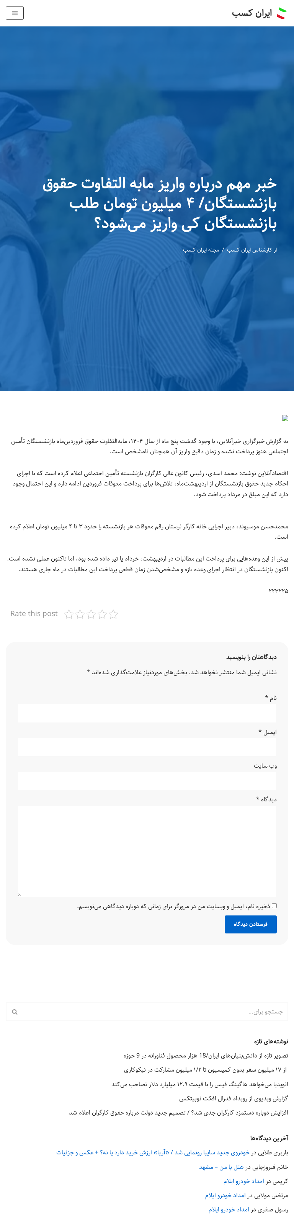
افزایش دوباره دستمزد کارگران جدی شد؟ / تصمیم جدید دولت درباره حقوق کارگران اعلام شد (178, 1113)
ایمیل (267, 732)
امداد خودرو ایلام (244, 1181)
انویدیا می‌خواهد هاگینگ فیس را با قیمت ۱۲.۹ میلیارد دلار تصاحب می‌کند (199, 1084)
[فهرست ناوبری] (15, 13)
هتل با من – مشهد (221, 1167)
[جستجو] (14, 1011)
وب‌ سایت (265, 766)
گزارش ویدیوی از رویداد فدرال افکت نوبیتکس (233, 1098)
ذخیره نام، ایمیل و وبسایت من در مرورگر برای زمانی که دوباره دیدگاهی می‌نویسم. (173, 906)
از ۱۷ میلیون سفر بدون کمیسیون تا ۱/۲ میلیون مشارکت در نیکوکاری (206, 1070)
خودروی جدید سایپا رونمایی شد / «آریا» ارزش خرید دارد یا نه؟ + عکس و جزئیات (153, 1152)
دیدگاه (266, 799)
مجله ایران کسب (201, 250)
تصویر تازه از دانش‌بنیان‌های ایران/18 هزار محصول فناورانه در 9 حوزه (206, 1056)
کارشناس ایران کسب (249, 250)
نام (271, 698)
